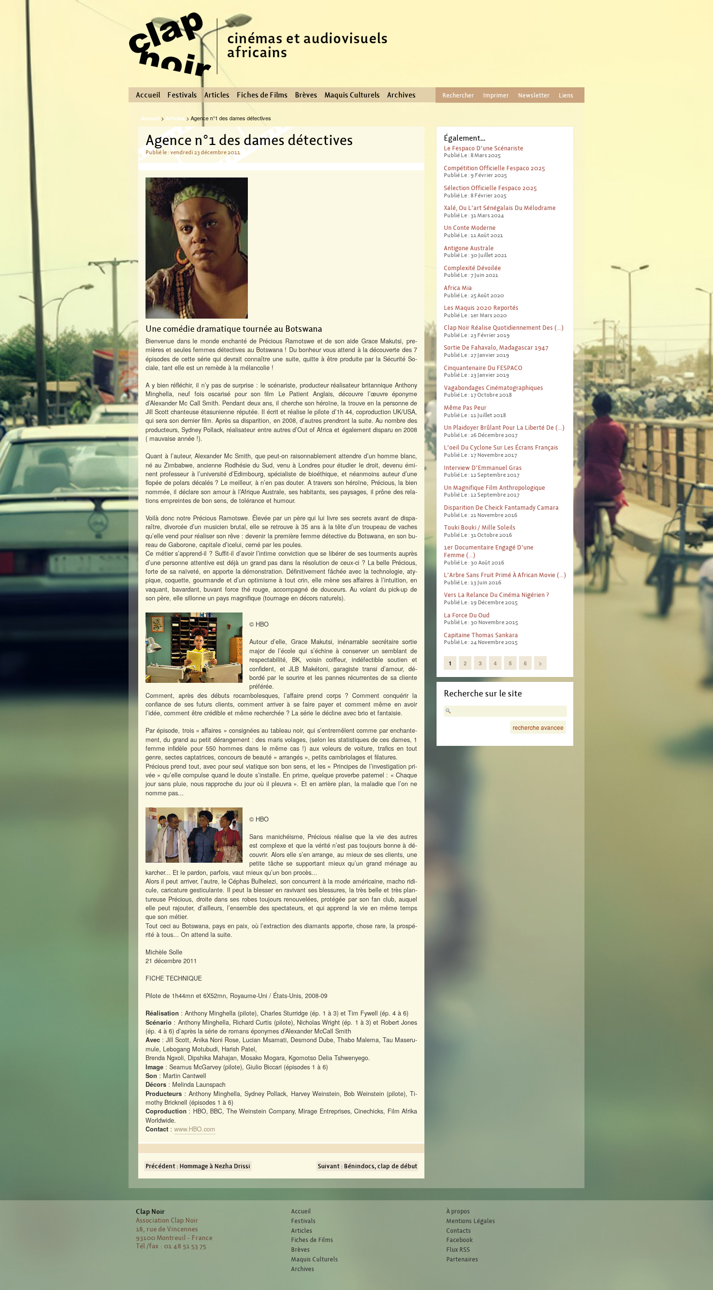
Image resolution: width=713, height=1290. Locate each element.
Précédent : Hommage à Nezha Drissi (198, 1166)
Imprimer (496, 95)
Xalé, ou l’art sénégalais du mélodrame (500, 207)
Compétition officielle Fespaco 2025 (494, 168)
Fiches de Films (262, 95)
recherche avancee (538, 727)
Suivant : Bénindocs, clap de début (367, 1166)
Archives (401, 95)
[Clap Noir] (262, 80)
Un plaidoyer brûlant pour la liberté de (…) (504, 427)
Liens (566, 95)
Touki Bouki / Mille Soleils (480, 527)
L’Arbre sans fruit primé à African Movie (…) (505, 575)
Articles (216, 95)
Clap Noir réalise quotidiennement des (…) (504, 327)
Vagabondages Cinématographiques (493, 387)
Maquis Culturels (352, 95)
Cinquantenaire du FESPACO (483, 367)
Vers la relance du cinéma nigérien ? (496, 594)
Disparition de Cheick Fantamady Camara (501, 507)
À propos (458, 1211)
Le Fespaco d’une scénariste (483, 148)
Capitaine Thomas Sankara (481, 635)
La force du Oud (466, 615)
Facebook (459, 1240)
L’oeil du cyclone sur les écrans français (501, 447)
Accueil (148, 95)
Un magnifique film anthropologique (494, 487)
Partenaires (462, 1259)
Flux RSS (458, 1250)
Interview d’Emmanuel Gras (483, 467)
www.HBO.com (194, 1128)
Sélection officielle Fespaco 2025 (490, 188)
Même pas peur (465, 407)
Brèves (306, 95)
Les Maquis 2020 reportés (481, 307)
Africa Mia (458, 287)
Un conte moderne (470, 227)
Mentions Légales (470, 1221)
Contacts (458, 1231)
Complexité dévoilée (472, 268)
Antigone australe (469, 248)
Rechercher (458, 95)
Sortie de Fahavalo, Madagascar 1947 (496, 347)
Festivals (182, 95)
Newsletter (534, 95)
